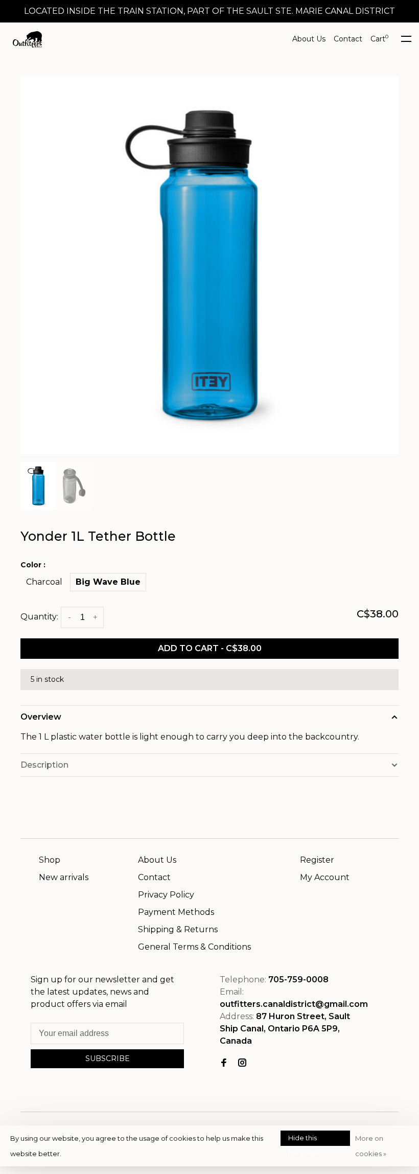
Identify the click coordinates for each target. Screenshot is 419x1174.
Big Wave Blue (108, 582)
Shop (49, 860)
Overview (40, 717)
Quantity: (39, 617)
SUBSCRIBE (107, 1058)
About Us (308, 38)
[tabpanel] (209, 265)
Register (317, 860)
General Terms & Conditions (194, 947)
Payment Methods (176, 912)
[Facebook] (224, 1063)
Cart (379, 38)
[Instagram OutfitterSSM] (242, 1063)
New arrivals (63, 877)
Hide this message (303, 1140)
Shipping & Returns (178, 929)
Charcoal (44, 582)
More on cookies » (370, 1146)
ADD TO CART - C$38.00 (210, 648)
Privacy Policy (166, 895)
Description (44, 765)
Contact (348, 38)
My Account (325, 877)
